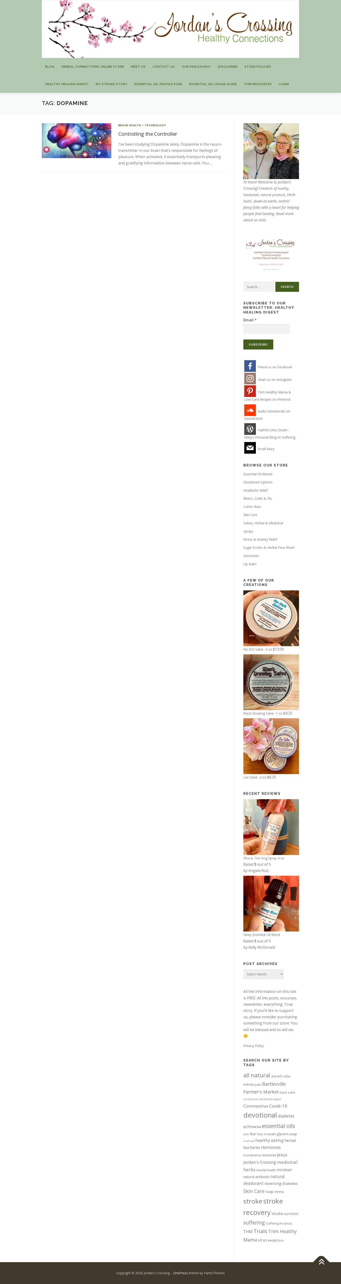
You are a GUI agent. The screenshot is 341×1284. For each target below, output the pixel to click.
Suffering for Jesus (279, 1223)
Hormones (271, 1147)
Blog (50, 66)
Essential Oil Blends (258, 474)
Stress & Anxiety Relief (260, 539)
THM (248, 1231)
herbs (255, 1147)
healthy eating (269, 1140)
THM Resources (258, 84)
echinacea (252, 1126)
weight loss (276, 1240)
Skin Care (250, 514)
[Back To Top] (321, 1262)
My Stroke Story (112, 84)
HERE (262, 220)
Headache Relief (255, 490)
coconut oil (250, 1099)
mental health (266, 1170)
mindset (284, 1169)
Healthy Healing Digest (67, 84)
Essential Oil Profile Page (158, 84)
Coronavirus (255, 1106)
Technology (155, 125)
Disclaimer (228, 66)
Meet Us (138, 66)
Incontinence (252, 1155)
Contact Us (164, 66)
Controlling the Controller (147, 133)
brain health (129, 125)
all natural (256, 1075)
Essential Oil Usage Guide (213, 84)
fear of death (266, 1134)
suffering (254, 1222)
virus (262, 1240)
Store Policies (257, 66)
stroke (252, 1201)
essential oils (278, 1126)
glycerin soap (287, 1133)
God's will (248, 1141)
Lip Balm (250, 564)
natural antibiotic (256, 1176)
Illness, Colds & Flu (257, 498)
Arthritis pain (252, 1084)
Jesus (282, 1155)
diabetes (286, 1116)
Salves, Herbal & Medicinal (263, 523)
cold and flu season (269, 1099)
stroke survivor (285, 1213)
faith (246, 1134)
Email (250, 320)
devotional (260, 1115)
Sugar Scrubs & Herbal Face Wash (268, 547)
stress (279, 1191)
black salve (287, 1092)
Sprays (248, 531)
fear (253, 1133)
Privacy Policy (253, 1046)
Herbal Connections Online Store (92, 66)
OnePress (180, 1273)
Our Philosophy (196, 66)
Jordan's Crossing (259, 1162)
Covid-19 (278, 1106)
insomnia (269, 1155)
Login (284, 84)
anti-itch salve (280, 1076)
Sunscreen (251, 555)
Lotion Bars (252, 506)
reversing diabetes (281, 1183)
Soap (269, 1191)
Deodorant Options (258, 482)
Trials (260, 1231)
